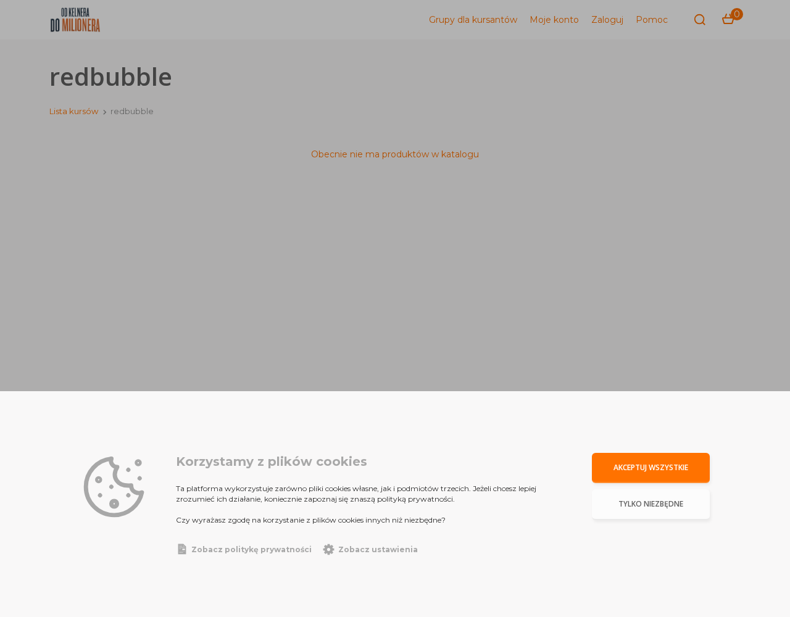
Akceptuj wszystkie (650, 467)
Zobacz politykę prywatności (251, 549)
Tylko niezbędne (650, 504)
